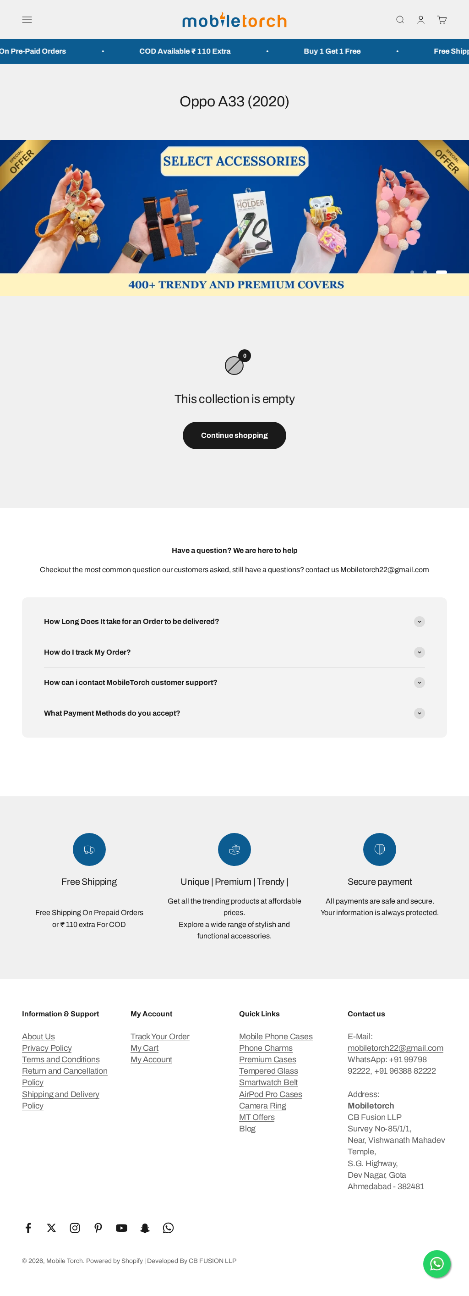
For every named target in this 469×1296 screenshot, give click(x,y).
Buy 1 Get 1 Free (314, 51)
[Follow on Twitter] (51, 1228)
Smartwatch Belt (268, 1082)
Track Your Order (160, 1036)
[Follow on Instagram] (75, 1228)
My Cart (144, 1048)
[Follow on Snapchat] (145, 1228)
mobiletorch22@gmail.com (395, 1048)
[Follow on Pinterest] (98, 1228)
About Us (38, 1036)
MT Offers (256, 1117)
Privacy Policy (46, 1048)
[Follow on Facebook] (28, 1228)
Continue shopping (234, 435)
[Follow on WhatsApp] (168, 1228)
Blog (247, 1128)
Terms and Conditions (60, 1059)
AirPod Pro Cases (270, 1094)
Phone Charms (266, 1048)
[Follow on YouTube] (121, 1228)
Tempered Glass (268, 1070)
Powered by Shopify (114, 1260)
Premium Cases (267, 1059)
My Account (151, 1059)
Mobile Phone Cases (276, 1036)
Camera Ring (262, 1105)
